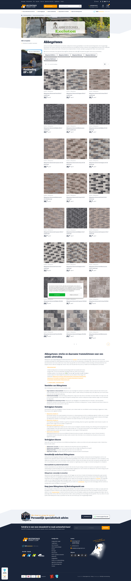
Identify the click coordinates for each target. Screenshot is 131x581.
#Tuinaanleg (69, 378)
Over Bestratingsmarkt (57, 564)
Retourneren (54, 552)
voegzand (98, 478)
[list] (108, 64)
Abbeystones (50, 91)
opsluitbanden (81, 481)
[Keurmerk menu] (7, 568)
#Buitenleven (50, 378)
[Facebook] (100, 1)
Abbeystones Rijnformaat (91, 55)
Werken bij (54, 556)
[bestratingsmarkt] (36, 539)
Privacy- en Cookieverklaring (58, 560)
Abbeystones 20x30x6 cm (50, 55)
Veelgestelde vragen (56, 541)
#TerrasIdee (56, 378)
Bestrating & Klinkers (27, 15)
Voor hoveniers (55, 545)
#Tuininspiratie (75, 376)
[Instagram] (102, 1)
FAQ (34, 1)
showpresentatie (55, 492)
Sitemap (92, 576)
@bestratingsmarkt (51, 367)
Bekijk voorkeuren (74, 294)
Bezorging (23, 1)
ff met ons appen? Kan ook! (102, 517)
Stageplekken (54, 558)
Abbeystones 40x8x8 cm (64, 55)
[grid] (104, 64)
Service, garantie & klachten (58, 554)
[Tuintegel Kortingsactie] (62, 87)
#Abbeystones (56, 376)
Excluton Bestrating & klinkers (38, 15)
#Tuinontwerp (50, 379)
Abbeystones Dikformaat (77, 55)
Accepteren (57, 294)
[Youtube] (104, 1)
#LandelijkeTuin (62, 378)
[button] (5, 574)
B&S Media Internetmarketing (105, 576)
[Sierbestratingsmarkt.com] (34, 555)
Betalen (53, 549)
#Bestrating (74, 378)
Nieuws (97, 1)
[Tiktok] (85, 555)
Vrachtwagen (108, 6)
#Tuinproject (80, 378)
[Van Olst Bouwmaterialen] (41, 555)
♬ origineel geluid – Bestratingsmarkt (55, 382)
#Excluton (61, 376)
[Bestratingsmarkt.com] (24, 555)
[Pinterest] (106, 1)
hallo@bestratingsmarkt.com (78, 548)
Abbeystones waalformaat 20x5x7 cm (55, 425)
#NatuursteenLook (65, 379)
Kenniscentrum (29, 1)
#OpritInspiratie (57, 379)
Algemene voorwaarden (57, 562)
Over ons (42, 1)
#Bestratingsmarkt (68, 376)
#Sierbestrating (82, 376)
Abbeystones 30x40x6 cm (52, 420)
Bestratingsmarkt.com (86, 576)
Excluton (45, 91)
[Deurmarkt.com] (29, 555)
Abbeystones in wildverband (53, 431)
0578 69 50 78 (93, 5)
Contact (62, 1)
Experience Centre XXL (49, 1)
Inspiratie (37, 1)
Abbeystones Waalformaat (50, 59)
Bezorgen (54, 550)
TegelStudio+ (57, 1)
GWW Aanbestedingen (56, 547)
